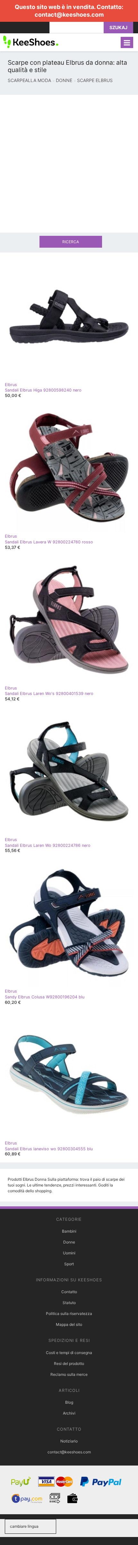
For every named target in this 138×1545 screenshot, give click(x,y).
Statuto (69, 1302)
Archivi (69, 1413)
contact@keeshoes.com (69, 14)
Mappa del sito (69, 1324)
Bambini (69, 1231)
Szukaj (118, 27)
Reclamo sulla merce (69, 1374)
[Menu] (127, 42)
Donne (69, 1242)
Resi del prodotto (69, 1363)
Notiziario (69, 1441)
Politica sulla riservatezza (69, 1313)
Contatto (69, 1291)
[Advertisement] (69, 164)
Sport (69, 1263)
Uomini (69, 1253)
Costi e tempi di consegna (69, 1352)
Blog (69, 1402)
